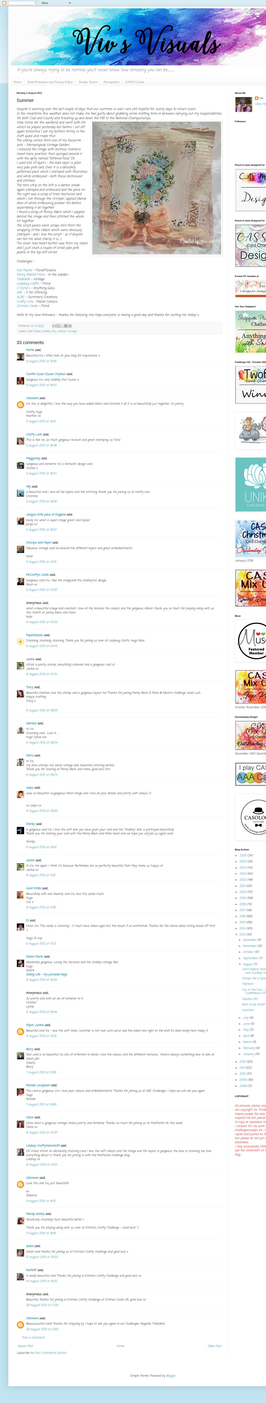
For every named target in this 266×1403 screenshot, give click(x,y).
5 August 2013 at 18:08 (41, 445)
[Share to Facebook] (66, 326)
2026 (243, 856)
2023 (243, 874)
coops (29, 788)
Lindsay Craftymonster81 (42, 1146)
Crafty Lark (34, 434)
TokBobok (24, 279)
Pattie (30, 350)
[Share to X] (62, 326)
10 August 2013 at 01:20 (41, 1165)
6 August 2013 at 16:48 (41, 1012)
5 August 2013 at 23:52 (41, 590)
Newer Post (25, 1346)
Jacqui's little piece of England (45, 515)
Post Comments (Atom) (50, 1353)
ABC (19, 292)
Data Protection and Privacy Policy (50, 82)
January (249, 1054)
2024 (243, 868)
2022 (243, 880)
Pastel (37, 331)
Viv (261, 98)
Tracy (29, 687)
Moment (247, 984)
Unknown (32, 398)
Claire (29, 1117)
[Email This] (54, 326)
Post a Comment (33, 1338)
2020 (243, 892)
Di (27, 920)
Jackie (30, 659)
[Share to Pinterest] (70, 326)
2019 (242, 898)
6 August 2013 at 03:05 (41, 622)
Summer (248, 1010)
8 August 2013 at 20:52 (41, 1133)
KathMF (31, 1270)
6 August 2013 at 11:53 (40, 944)
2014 (242, 929)
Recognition (111, 82)
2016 (242, 916)
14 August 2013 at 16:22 (41, 1281)
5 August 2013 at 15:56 (41, 361)
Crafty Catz (25, 301)
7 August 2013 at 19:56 (41, 1105)
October (248, 952)
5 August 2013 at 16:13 (40, 421)
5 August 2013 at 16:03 (41, 385)
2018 (242, 904)
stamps (61, 331)
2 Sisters (24, 288)
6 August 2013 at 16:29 (41, 980)
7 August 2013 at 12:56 (41, 1072)
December (250, 940)
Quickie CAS (250, 999)
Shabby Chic (49, 331)
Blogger (170, 1376)
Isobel (29, 1246)
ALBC (21, 297)
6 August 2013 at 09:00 (41, 811)
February (249, 1048)
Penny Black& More (31, 274)
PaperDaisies (34, 635)
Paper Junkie (34, 1025)
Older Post (214, 1346)
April (246, 1036)
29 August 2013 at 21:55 (42, 1329)
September (251, 958)
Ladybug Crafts (28, 283)
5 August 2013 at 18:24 (41, 473)
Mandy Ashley (35, 1214)
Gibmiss (31, 723)
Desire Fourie (34, 957)
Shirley (30, 824)
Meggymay (33, 458)
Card (29, 331)
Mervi (29, 755)
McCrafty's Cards (37, 575)
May (246, 1030)
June (246, 1024)
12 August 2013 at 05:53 (42, 1257)
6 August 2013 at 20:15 (41, 1036)
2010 (242, 1074)
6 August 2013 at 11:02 (40, 875)
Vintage (72, 331)
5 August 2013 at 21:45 (41, 562)
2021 (242, 886)
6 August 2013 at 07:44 (41, 674)
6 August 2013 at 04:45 (41, 646)
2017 (242, 910)
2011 (242, 1068)
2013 (242, 935)
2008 (243, 1086)
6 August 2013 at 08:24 (41, 743)
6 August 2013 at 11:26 (41, 907)
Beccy (29, 1049)
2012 (242, 1062)
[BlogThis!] (58, 326)
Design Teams (88, 82)
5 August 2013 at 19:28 (41, 501)
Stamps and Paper (38, 543)
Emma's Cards (28, 306)
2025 (243, 862)
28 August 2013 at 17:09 (42, 1305)
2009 (243, 1080)
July (246, 1018)
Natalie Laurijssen (38, 1085)
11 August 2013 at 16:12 (40, 1201)
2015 (242, 922)
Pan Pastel (25, 270)
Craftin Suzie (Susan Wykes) (45, 374)
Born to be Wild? (253, 1004)
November (250, 946)
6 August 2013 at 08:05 (41, 710)
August (248, 964)
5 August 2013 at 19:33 (41, 530)
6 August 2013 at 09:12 (41, 847)
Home (17, 82)
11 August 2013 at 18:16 (41, 1233)
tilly (28, 487)
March (247, 1042)
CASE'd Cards (135, 82)
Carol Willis (33, 888)
